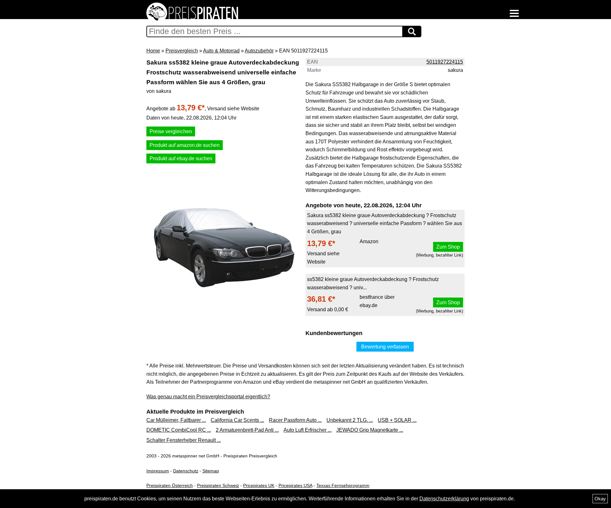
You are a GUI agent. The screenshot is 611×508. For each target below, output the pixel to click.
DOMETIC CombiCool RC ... (178, 430)
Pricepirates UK (258, 485)
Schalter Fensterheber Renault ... (183, 440)
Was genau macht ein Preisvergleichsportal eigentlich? (208, 396)
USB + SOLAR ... (397, 420)
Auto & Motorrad (221, 50)
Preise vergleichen (171, 131)
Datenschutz (185, 470)
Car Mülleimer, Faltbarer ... (176, 420)
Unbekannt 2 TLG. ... (350, 420)
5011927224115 (444, 62)
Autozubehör (259, 50)
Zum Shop (448, 247)
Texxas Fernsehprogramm (342, 485)
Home (153, 50)
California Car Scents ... (237, 420)
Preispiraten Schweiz (218, 485)
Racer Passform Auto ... (295, 420)
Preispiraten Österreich (169, 485)
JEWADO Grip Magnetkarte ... (369, 430)
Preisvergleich (181, 50)
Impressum (157, 470)
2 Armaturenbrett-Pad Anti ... (247, 430)
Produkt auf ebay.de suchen (181, 158)
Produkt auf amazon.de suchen (185, 145)
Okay (600, 498)
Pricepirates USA (295, 485)
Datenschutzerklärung (444, 498)
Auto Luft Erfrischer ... (308, 430)
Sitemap (210, 470)
